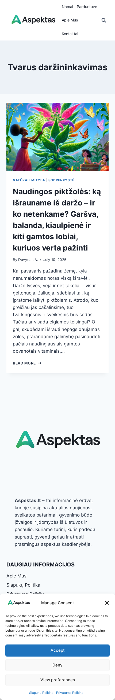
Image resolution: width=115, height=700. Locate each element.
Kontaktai (70, 33)
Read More (27, 363)
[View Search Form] (104, 20)
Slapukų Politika (41, 693)
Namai (67, 6)
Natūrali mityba (29, 180)
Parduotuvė (87, 6)
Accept (58, 650)
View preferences (57, 679)
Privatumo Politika (69, 693)
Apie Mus (70, 20)
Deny (57, 665)
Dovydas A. (28, 259)
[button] (107, 603)
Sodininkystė (61, 180)
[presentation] (57, 137)
